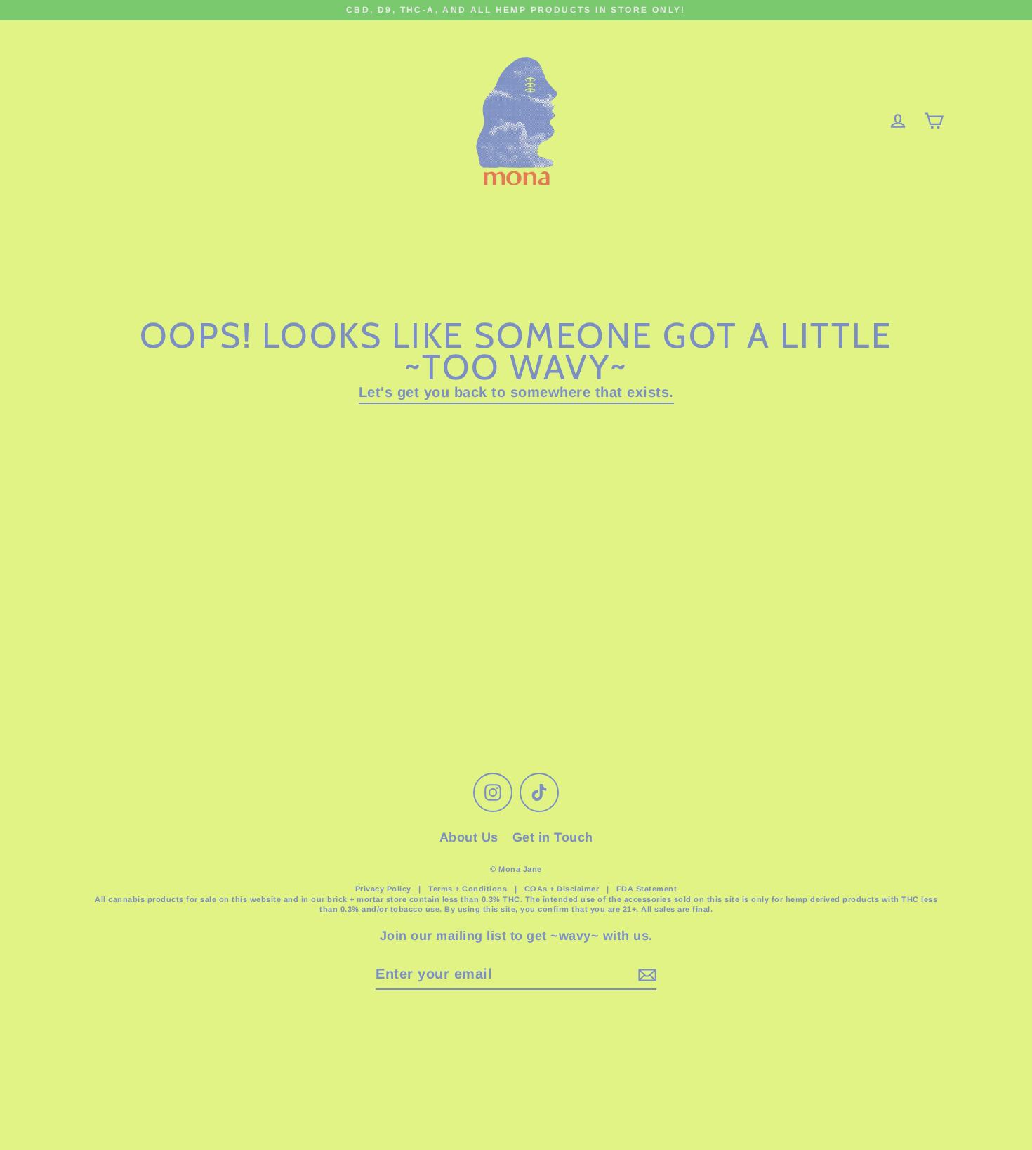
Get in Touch (552, 837)
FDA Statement (646, 888)
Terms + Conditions (469, 888)
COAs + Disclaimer (562, 888)
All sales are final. (677, 909)
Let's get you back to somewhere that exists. (516, 392)
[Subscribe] (645, 974)
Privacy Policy (383, 888)
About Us (468, 837)
